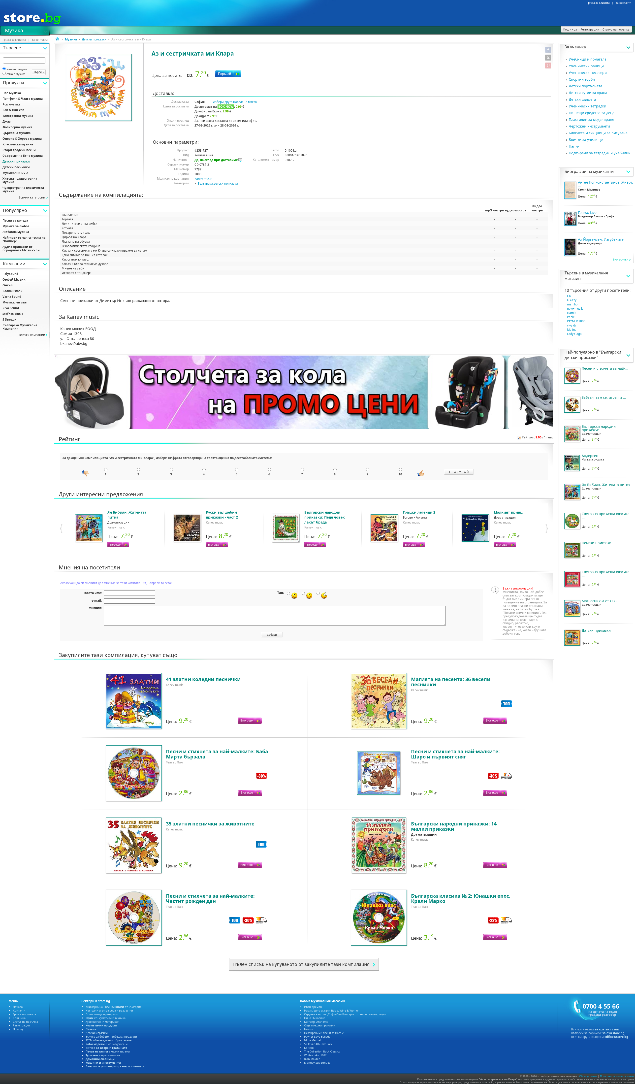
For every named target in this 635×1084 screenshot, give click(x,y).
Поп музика (11, 93)
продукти (101, 1025)
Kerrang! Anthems (316, 1021)
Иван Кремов (313, 1007)
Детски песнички (16, 167)
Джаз (6, 121)
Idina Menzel (312, 1040)
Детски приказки (94, 39)
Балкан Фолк (12, 291)
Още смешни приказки (319, 1025)
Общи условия (588, 1076)
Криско (309, 1048)
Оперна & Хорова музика (22, 138)
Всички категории (32, 197)
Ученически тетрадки (587, 106)
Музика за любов (16, 226)
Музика (14, 30)
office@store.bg (616, 1037)
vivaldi (571, 325)
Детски (97, 1033)
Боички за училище (586, 139)
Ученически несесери (588, 72)
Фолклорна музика (17, 127)
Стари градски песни (19, 150)
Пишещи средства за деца (591, 112)
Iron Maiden (312, 1059)
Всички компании (32, 335)
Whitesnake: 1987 (315, 1055)
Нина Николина (314, 1018)
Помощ (18, 1029)
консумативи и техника (106, 1018)
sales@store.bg (613, 1033)
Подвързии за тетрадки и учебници (600, 153)
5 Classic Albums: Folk (318, 1044)
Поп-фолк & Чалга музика (22, 99)
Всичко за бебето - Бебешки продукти (111, 1036)
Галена (308, 1029)
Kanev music (203, 179)
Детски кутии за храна (588, 92)
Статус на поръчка (25, 1021)
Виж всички (620, 259)
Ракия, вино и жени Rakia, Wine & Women (331, 1010)
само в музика (15, 74)
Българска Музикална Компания (19, 327)
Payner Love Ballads (317, 1036)
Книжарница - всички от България (113, 1007)
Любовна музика (15, 232)
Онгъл (7, 285)
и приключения (103, 1055)
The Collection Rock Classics (322, 1051)
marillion (573, 304)
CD (569, 296)
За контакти (623, 2)
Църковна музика (16, 133)
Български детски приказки (218, 183)
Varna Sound (11, 297)
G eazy (571, 300)
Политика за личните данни (617, 1076)
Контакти (19, 1010)
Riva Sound (10, 308)
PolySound (10, 274)
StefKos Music (12, 314)
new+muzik (575, 308)
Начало (18, 1007)
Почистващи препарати (102, 1014)
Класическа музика (17, 144)
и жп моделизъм (106, 1044)
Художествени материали (102, 1021)
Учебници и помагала (587, 59)
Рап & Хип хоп (13, 110)
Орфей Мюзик (13, 279)
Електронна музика (17, 116)
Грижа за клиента (598, 2)
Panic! (571, 317)
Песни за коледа (15, 220)
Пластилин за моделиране (591, 119)
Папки (574, 146)
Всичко (106, 1048)
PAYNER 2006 (576, 321)
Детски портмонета (585, 86)
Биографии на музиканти (589, 171)
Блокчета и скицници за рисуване (598, 133)
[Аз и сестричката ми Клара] (99, 88)
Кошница (19, 1018)
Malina (571, 330)
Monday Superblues (317, 1062)
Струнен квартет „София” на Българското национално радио (345, 1014)
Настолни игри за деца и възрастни (109, 1010)
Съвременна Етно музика (22, 156)
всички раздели (16, 69)
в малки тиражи (108, 1051)
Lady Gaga (574, 334)
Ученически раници (586, 66)
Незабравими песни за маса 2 (324, 1033)
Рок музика (11, 104)
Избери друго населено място (235, 102)
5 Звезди (9, 319)
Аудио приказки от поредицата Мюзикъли (21, 248)
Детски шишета (582, 99)
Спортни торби (582, 79)
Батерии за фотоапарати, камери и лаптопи (115, 1066)
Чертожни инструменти (589, 126)
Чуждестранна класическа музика (23, 189)
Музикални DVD (15, 173)
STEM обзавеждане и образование (108, 1040)
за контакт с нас (607, 1029)
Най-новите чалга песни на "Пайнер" (23, 239)
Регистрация (21, 1025)
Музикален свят (15, 302)
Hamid (571, 313)
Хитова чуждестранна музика (19, 180)
